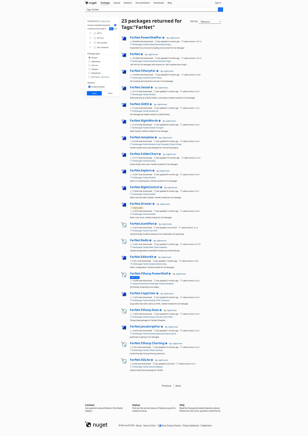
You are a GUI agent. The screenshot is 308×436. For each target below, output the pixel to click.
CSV (156, 317)
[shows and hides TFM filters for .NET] (90, 33)
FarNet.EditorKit (141, 256)
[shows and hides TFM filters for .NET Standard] (90, 42)
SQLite (151, 366)
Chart (151, 230)
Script (158, 144)
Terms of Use (149, 425)
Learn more (106, 21)
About (139, 425)
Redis (151, 247)
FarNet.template (142, 137)
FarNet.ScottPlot (142, 223)
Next (178, 385)
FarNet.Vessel (140, 87)
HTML (158, 300)
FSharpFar (169, 283)
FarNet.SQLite (140, 359)
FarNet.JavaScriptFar (145, 326)
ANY (115, 29)
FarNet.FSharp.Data (144, 309)
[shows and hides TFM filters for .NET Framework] (90, 47)
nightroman (175, 38)
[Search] (220, 9)
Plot (155, 230)
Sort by (194, 21)
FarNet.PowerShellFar (146, 37)
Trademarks (206, 425)
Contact (90, 405)
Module (162, 44)
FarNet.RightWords (144, 120)
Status (136, 405)
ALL (111, 29)
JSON (165, 317)
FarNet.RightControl (144, 187)
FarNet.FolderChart (144, 153)
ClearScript (168, 333)
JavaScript (160, 333)
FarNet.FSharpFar (143, 70)
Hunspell (159, 127)
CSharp (172, 144)
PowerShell (153, 44)
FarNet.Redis (139, 240)
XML (161, 317)
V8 (175, 333)
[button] (100, 21)
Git (157, 111)
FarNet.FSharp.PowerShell (149, 273)
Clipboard (165, 300)
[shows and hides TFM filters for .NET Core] (90, 38)
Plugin (168, 44)
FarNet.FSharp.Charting (147, 343)
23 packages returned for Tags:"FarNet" (151, 24)
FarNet (145, 44)
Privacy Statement (191, 425)
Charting (158, 350)
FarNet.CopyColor (143, 293)
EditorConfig (161, 264)
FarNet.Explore (141, 170)
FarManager (137, 44)
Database (163, 247)
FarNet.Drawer (141, 203)
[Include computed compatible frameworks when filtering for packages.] (115, 25)
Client (156, 247)
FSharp (159, 77)
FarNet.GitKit (139, 104)
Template (165, 144)
